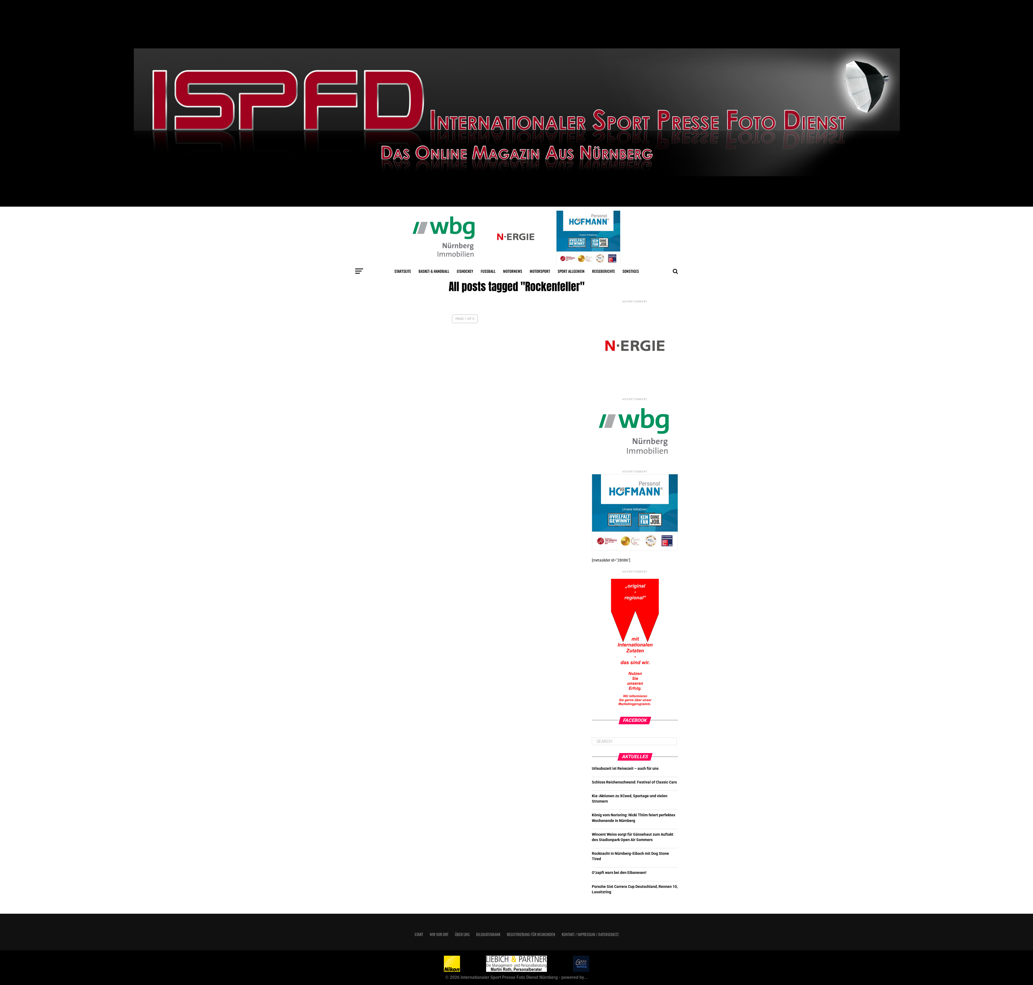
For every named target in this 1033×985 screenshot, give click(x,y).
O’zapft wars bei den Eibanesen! (619, 872)
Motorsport (540, 271)
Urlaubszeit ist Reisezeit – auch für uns (625, 768)
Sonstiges (630, 271)
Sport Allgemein (571, 271)
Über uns (462, 934)
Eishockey (465, 271)
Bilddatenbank (488, 934)
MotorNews (512, 271)
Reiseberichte (603, 271)
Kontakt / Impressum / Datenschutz (590, 934)
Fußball (488, 271)
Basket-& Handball (434, 271)
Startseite (402, 271)
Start (419, 934)
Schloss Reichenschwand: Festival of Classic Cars (634, 782)
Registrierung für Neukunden (531, 934)
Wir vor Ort (439, 934)
